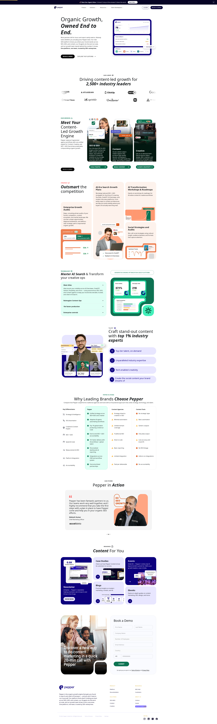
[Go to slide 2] (108, 534)
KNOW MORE (69, 599)
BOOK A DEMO (68, 56)
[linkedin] (149, 719)
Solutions (92, 7)
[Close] (213, 2)
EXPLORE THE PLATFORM (85, 56)
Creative (112, 706)
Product (84, 7)
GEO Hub (137, 689)
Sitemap (106, 716)
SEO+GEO (112, 700)
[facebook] (157, 719)
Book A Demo (156, 7)
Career (137, 703)
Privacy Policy (145, 670)
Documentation (114, 692)
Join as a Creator (141, 706)
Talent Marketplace (116, 7)
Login (145, 7)
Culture (137, 700)
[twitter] (153, 719)
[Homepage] (66, 687)
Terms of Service (136, 670)
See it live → (132, 2)
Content (112, 703)
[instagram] (145, 719)
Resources (103, 7)
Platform (112, 689)
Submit (121, 664)
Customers (138, 692)
